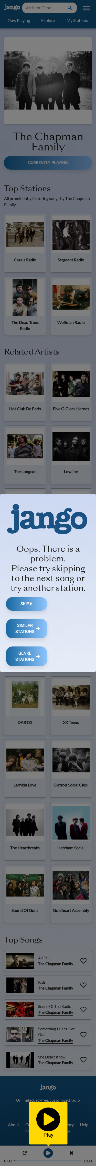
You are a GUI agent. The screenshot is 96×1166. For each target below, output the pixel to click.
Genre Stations (24, 656)
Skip (24, 603)
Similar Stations (24, 628)
